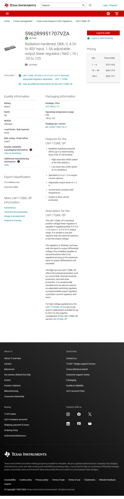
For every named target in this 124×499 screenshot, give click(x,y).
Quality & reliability (74, 385)
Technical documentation (16, 212)
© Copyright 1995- (15, 489)
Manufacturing (11, 391)
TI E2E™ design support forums (80, 364)
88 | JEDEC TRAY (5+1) (56, 127)
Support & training (12, 220)
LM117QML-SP (83, 21)
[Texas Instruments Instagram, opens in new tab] (68, 415)
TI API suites (10, 414)
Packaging (71, 380)
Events (7, 380)
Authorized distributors (15, 435)
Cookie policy (26, 480)
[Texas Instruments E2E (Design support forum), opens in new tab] (79, 425)
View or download (12, 153)
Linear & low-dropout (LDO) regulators (54, 21)
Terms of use (74, 480)
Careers (7, 364)
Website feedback (107, 480)
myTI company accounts (15, 419)
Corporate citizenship (14, 396)
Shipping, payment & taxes (16, 425)
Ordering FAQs (11, 430)
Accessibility (10, 480)
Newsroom (9, 369)
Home (7, 21)
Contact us (71, 358)
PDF (57, 79)
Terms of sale (58, 480)
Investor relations (12, 385)
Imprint (7, 484)
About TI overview (12, 358)
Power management (23, 21)
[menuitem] (108, 14)
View (6, 165)
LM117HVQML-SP (54, 307)
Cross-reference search (77, 369)
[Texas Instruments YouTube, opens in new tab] (90, 425)
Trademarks (89, 480)
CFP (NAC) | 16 (52, 106)
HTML (65, 79)
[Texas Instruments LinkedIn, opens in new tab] (68, 425)
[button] (7, 14)
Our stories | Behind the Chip (17, 374)
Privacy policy (42, 480)
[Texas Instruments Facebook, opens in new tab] (79, 415)
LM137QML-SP (60, 319)
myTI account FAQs (75, 391)
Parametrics (10, 208)
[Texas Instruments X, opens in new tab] (90, 415)
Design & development (14, 216)
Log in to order (103, 33)
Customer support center (78, 374)
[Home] (20, 5)
